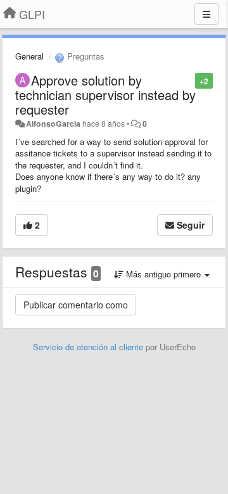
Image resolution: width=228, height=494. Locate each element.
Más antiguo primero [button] (163, 274)
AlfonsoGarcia (53, 123)
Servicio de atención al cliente (89, 347)
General (29, 56)
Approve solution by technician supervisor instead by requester (105, 94)
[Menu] (206, 14)
